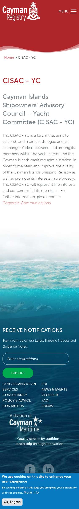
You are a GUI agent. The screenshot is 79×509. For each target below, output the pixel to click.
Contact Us (13, 406)
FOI (44, 384)
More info (31, 492)
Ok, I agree (12, 502)
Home (9, 57)
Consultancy (15, 395)
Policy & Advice (17, 400)
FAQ (45, 400)
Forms (47, 406)
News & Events (54, 389)
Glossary (50, 395)
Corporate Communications (27, 203)
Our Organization (19, 384)
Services (10, 389)
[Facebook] (30, 472)
